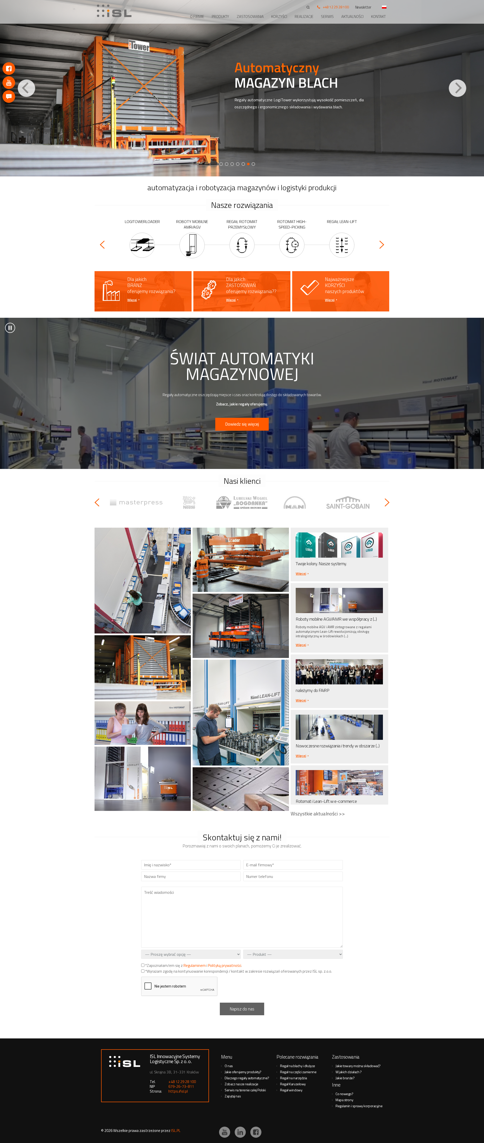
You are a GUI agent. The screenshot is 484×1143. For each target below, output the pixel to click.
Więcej (132, 299)
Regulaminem (195, 965)
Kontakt (378, 16)
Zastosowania (250, 16)
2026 (108, 1130)
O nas (229, 1065)
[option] (242, 88)
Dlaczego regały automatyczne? (247, 1078)
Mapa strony (344, 1099)
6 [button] (249, 164)
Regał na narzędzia (293, 1078)
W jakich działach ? (348, 1071)
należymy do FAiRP (312, 690)
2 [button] (226, 164)
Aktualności (352, 16)
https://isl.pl (178, 1091)
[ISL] (116, 11)
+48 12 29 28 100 (336, 7)
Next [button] (457, 88)
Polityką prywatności (224, 965)
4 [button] (237, 164)
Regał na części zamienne (298, 1071)
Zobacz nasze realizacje (241, 1084)
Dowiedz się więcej (242, 424)
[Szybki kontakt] (9, 96)
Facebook (9, 68)
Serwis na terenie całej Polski (245, 1090)
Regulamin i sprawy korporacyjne (359, 1105)
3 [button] (232, 164)
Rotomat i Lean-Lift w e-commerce (326, 801)
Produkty (220, 16)
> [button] (10, 328)
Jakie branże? (345, 1078)
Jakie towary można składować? (358, 1065)
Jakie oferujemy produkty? (243, 1071)
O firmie (197, 16)
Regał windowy (291, 1090)
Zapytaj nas (233, 1096)
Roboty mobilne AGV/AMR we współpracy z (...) (336, 619)
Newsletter (363, 7)
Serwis (327, 16)
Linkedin (240, 1132)
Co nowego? (344, 1093)
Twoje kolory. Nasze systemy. (321, 563)
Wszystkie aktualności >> (318, 813)
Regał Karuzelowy (293, 1084)
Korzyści (279, 16)
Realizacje (304, 16)
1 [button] (221, 164)
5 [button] (243, 164)
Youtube (9, 82)
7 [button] (254, 164)
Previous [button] (26, 88)
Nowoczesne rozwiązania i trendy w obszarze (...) (337, 745)
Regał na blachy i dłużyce (297, 1065)
